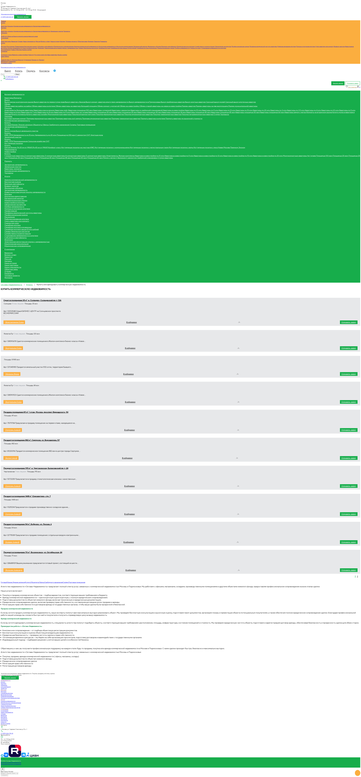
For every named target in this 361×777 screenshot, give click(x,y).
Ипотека (3, 46)
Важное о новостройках (20, 55)
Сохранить (5, 775)
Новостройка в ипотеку (30, 48)
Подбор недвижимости (182, 48)
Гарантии (97, 41)
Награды (62, 41)
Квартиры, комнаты (7, 31)
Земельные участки (57, 31)
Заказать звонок (23, 17)
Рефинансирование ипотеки (286, 46)
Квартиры (4, 26)
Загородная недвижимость (41, 26)
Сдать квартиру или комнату (324, 46)
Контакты (44, 71)
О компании (4, 38)
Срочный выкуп (6, 49)
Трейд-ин (4, 36)
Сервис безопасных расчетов (88, 48)
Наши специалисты (29, 41)
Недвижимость (5, 680)
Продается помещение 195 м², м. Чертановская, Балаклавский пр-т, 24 (35, 468)
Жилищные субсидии (154, 46)
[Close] (3, 769)
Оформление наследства (223, 46)
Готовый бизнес (7, 582)
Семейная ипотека (104, 48)
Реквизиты (103, 41)
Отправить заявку (6, 63)
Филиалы (91, 41)
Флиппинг (41, 48)
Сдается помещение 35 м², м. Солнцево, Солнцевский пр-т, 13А (32, 300)
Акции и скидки (27, 49)
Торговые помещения (77, 582)
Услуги (3, 43)
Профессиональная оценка (240, 46)
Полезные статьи (6, 55)
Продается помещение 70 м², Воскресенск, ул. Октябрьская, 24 (32, 552)
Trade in (13, 49)
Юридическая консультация (185, 46)
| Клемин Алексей (12, 542)
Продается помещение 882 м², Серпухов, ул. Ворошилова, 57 (31, 440)
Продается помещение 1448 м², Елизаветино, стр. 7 (27, 496)
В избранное (131, 322)
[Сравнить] (239, 322)
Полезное (4, 51)
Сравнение (12, 61)
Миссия (38, 41)
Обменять (4, 33)
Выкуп (8, 71)
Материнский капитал (140, 46)
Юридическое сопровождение (63, 46)
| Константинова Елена (14, 322)
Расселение (11, 46)
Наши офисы (5, 56)
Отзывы (20, 41)
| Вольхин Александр (13, 570)
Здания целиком (19, 582)
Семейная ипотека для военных (147, 48)
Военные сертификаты (168, 46)
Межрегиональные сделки (165, 48)
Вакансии (14, 41)
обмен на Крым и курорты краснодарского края (22, 36)
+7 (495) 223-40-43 (7, 17)
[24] (23, 756)
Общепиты (34, 582)
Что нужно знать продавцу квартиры (45, 55)
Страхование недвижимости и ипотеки (213, 48)
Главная (3, 21)
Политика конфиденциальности (11, 762)
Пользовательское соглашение (11, 764)
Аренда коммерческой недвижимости (86, 46)
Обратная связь (82, 41)
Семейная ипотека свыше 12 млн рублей (123, 48)
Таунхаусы (66, 31)
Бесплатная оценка (30, 46)
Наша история (54, 41)
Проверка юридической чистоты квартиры (263, 46)
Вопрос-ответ (45, 41)
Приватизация (19, 46)
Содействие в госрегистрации (204, 46)
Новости (31, 55)
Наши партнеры (6, 41)
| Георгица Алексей (13, 430)
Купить (3, 22)
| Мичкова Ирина (12, 374)
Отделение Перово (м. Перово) (34, 60)
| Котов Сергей (11, 458)
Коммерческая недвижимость (23, 26)
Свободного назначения (53, 582)
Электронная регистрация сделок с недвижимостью (61, 48)
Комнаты (10, 26)
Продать (3, 28)
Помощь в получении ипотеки (305, 46)
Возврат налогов (339, 46)
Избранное (4, 61)
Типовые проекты (71, 41)
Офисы (41, 582)
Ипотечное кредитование (124, 46)
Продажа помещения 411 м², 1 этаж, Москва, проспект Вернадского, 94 (35, 412)
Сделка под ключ (195, 48)
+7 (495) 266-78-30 (7, 733)
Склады (66, 582)
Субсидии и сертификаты (45, 46)
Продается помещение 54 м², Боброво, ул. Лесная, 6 (27, 524)
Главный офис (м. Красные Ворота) (12, 60)
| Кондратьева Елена (13, 348)
